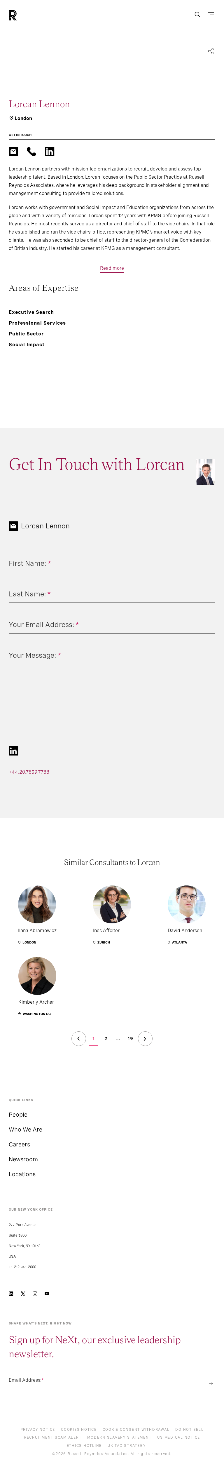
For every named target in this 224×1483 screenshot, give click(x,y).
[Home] (22, 15)
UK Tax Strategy (127, 1446)
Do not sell (189, 1430)
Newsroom (23, 1159)
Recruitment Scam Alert (53, 1437)
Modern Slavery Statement (119, 1437)
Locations (22, 1174)
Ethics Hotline (84, 1446)
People (18, 1114)
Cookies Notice (79, 1430)
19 (130, 1038)
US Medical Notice (178, 1437)
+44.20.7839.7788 (29, 772)
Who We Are (25, 1129)
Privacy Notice (37, 1430)
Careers (19, 1144)
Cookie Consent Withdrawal (136, 1430)
